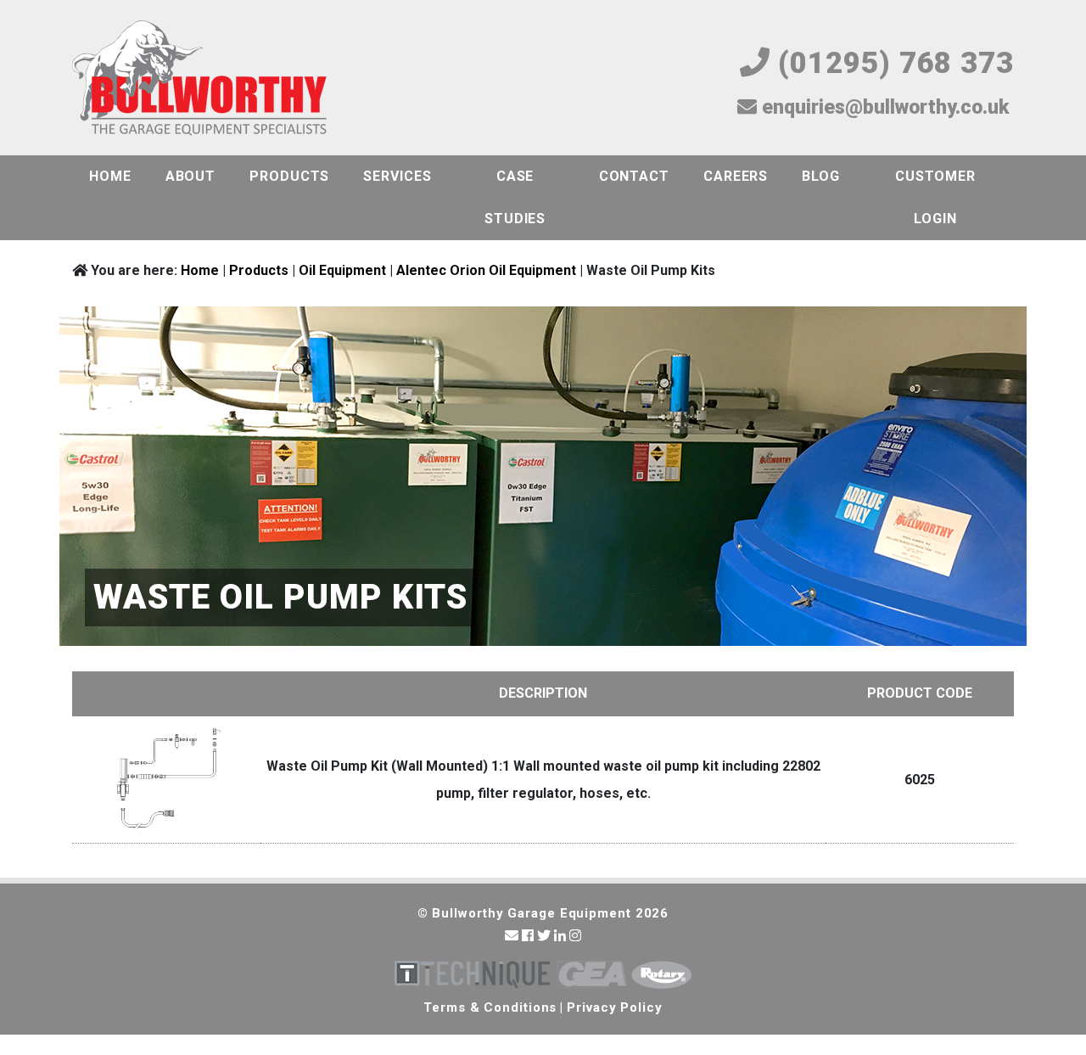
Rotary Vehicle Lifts (661, 975)
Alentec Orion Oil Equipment (486, 270)
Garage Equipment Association (592, 974)
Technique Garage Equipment (472, 974)
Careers (735, 176)
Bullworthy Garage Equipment (199, 79)
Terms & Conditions (490, 1007)
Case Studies (515, 197)
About (190, 176)
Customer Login (935, 197)
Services (397, 176)
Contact (634, 176)
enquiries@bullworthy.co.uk (883, 107)
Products (289, 176)
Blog (821, 176)
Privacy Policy (615, 1007)
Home (110, 176)
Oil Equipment (342, 270)
